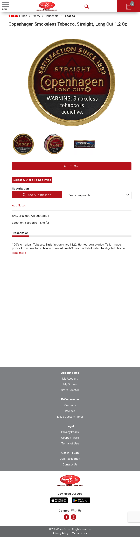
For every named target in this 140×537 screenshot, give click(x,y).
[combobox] (98, 195)
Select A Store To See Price (32, 180)
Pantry (36, 16)
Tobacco (69, 16)
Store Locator (70, 390)
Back (14, 15)
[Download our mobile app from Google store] (81, 500)
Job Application (70, 458)
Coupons (70, 405)
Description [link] (21, 233)
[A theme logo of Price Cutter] (46, 6)
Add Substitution (39, 195)
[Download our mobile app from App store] (59, 500)
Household (52, 16)
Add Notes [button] (19, 205)
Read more (19, 252)
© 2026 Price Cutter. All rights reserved (70, 529)
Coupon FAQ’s (70, 437)
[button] (23, 144)
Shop (24, 16)
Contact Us (70, 464)
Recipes (70, 411)
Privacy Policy (70, 432)
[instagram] (73, 518)
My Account (70, 378)
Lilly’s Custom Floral (70, 416)
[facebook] (66, 518)
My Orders (70, 384)
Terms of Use (70, 443)
